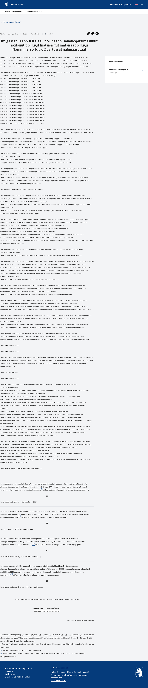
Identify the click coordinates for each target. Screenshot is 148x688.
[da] (142, 4)
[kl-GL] (136, 4)
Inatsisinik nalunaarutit (14, 11)
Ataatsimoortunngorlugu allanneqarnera (119, 71)
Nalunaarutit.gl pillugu (120, 4)
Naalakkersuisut (58, 680)
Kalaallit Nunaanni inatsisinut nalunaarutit (70, 672)
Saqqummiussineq (34, 11)
